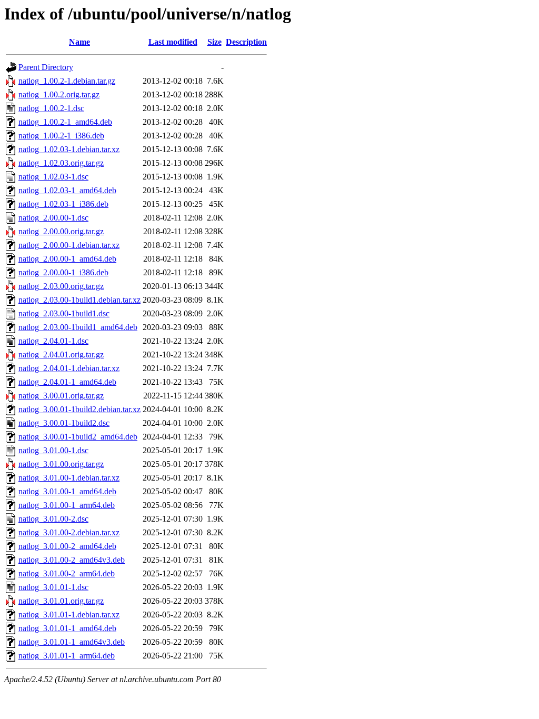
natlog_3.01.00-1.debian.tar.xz (68, 477)
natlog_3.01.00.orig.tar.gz (61, 464)
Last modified (172, 41)
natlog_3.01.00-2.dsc (53, 518)
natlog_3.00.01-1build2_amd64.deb (77, 436)
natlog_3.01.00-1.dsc (53, 450)
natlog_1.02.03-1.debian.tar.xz (68, 149)
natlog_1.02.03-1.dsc (53, 176)
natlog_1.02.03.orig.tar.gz (61, 162)
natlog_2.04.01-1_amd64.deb (67, 381)
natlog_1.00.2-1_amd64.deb (65, 121)
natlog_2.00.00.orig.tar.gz (61, 231)
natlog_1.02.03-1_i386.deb (63, 203)
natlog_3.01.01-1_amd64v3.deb (71, 641)
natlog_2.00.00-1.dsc (53, 217)
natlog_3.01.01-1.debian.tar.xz (68, 614)
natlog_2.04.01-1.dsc (53, 340)
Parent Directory (45, 67)
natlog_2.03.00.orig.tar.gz (61, 286)
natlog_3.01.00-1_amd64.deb (67, 491)
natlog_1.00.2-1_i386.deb (61, 135)
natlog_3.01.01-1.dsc (53, 587)
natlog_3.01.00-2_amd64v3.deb (71, 559)
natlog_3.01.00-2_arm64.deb (66, 573)
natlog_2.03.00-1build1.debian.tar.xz (79, 299)
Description (246, 41)
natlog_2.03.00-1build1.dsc (63, 313)
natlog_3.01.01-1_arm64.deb (66, 655)
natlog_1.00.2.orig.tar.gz (58, 94)
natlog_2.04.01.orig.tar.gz (61, 354)
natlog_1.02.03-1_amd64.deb (67, 190)
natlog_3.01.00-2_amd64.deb (67, 546)
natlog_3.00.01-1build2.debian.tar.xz (79, 409)
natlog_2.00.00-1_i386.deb (63, 272)
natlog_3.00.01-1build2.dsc (63, 422)
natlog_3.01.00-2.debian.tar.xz (68, 532)
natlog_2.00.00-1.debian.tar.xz (68, 245)
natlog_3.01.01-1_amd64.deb (67, 628)
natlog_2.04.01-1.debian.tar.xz (68, 368)
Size (214, 41)
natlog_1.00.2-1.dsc (51, 108)
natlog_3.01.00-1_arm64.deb (66, 505)
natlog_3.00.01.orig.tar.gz (61, 395)
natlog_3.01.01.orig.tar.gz (61, 600)
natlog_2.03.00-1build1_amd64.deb (77, 327)
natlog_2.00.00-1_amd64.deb (67, 258)
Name (79, 41)
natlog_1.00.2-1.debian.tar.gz (66, 80)
